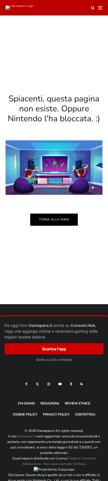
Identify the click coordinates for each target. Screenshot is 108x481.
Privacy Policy (56, 414)
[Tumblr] (71, 384)
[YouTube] (60, 384)
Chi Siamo (26, 403)
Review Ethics (77, 403)
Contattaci (85, 414)
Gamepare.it (26, 436)
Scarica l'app (54, 348)
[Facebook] (26, 384)
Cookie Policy (25, 414)
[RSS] (81, 384)
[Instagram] (48, 384)
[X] (37, 384)
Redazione (49, 403)
